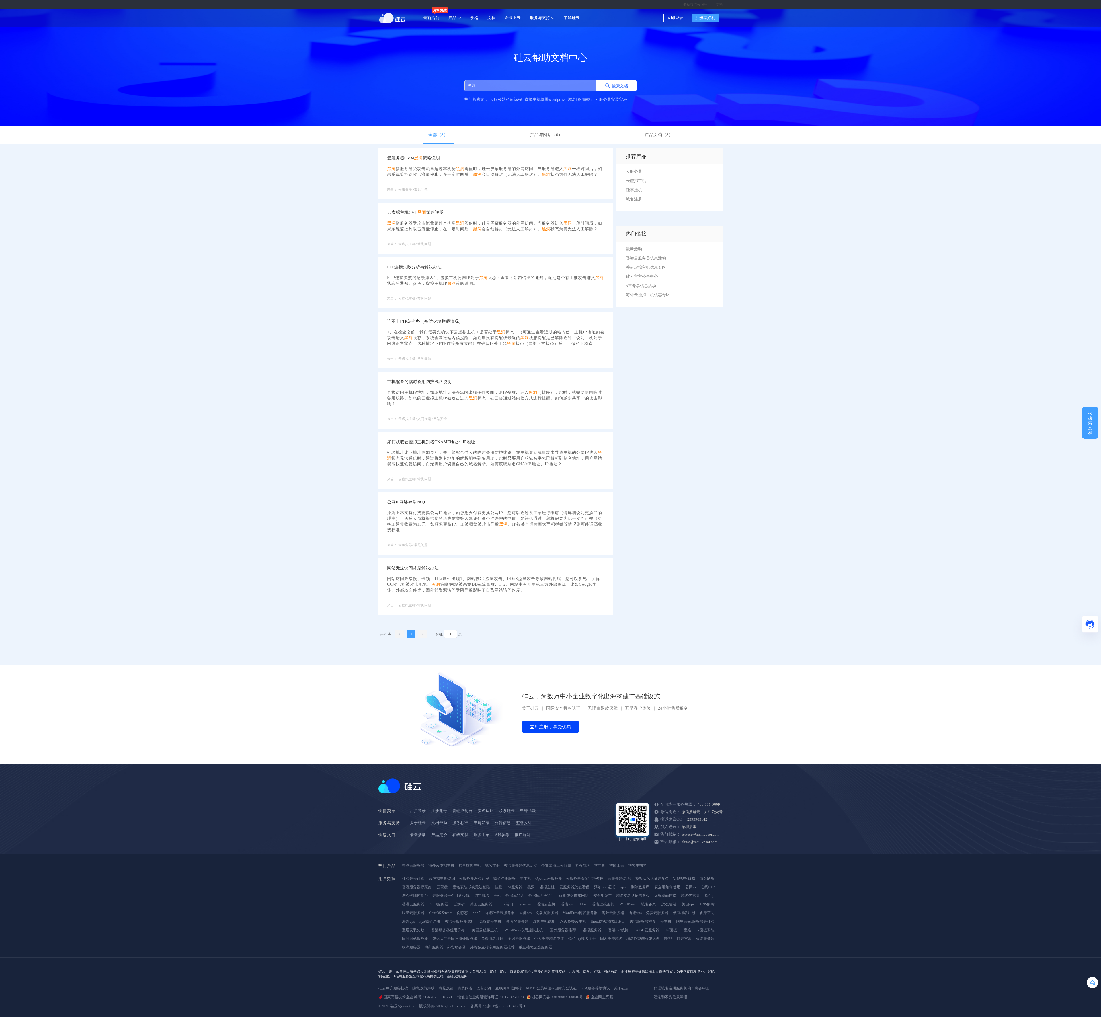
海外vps (408, 921)
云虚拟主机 (636, 181)
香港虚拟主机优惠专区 (646, 267)
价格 (474, 18)
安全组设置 (602, 895)
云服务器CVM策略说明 (413, 158)
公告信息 (503, 823)
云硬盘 (442, 887)
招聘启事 (689, 827)
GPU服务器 (439, 904)
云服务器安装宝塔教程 (584, 878)
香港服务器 (705, 938)
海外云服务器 (613, 913)
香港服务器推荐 (643, 921)
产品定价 (439, 835)
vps (623, 887)
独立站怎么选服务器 (535, 947)
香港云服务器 (413, 865)
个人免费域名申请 (549, 938)
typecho (525, 904)
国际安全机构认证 (563, 708)
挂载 (498, 887)
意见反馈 (446, 988)
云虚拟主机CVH (442, 878)
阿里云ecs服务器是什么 (695, 921)
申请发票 (482, 823)
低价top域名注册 (582, 938)
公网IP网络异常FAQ (406, 502)
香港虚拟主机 (603, 904)
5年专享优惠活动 (641, 286)
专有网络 (582, 865)
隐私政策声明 (423, 988)
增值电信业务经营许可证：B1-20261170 (490, 997)
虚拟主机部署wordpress (545, 99)
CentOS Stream (440, 913)
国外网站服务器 (415, 938)
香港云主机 (546, 904)
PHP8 (668, 938)
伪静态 (462, 913)
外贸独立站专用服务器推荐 (492, 947)
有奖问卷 (465, 988)
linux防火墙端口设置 (608, 921)
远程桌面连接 (665, 895)
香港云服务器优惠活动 (646, 258)
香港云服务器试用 (460, 921)
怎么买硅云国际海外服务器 (454, 938)
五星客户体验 (638, 708)
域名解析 (707, 878)
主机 (497, 895)
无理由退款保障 (603, 708)
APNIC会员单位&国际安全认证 (551, 988)
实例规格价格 (684, 878)
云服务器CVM (619, 878)
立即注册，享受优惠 (550, 726)
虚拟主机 (547, 887)
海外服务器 (434, 947)
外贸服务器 (456, 947)
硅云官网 (684, 938)
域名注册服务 (504, 878)
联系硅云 (507, 811)
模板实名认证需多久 (652, 878)
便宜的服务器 (517, 921)
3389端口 (505, 904)
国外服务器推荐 (563, 930)
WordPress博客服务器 (580, 913)
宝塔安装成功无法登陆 (471, 887)
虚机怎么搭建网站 (574, 895)
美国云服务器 (481, 904)
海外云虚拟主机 (441, 865)
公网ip (690, 887)
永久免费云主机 (573, 921)
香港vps (567, 904)
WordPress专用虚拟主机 (524, 930)
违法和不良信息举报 (670, 997)
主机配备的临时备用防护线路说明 (419, 381)
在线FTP (708, 887)
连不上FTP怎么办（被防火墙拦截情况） (425, 321)
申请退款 (528, 811)
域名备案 (648, 904)
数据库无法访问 (541, 895)
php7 (477, 913)
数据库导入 (514, 895)
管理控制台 (462, 811)
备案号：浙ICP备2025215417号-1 (498, 1006)
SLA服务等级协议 (595, 988)
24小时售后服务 (673, 708)
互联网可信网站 (508, 988)
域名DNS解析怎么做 (643, 938)
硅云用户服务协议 (393, 988)
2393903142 (697, 819)
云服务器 (634, 171)
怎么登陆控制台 (415, 895)
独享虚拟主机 (469, 865)
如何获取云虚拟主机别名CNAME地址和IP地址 (431, 442)
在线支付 (460, 835)
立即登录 (675, 18)
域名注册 (634, 199)
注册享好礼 (705, 18)
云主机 (665, 921)
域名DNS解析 (580, 99)
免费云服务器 (657, 913)
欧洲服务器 (411, 947)
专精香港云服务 (695, 5)
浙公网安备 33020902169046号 (557, 997)
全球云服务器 (519, 938)
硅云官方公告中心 (642, 276)
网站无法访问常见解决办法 (413, 568)
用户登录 (418, 811)
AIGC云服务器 (647, 930)
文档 (719, 5)
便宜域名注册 (684, 913)
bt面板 (671, 930)
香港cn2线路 (618, 930)
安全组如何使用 (667, 887)
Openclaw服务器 (548, 878)
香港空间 (707, 913)
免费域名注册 (492, 938)
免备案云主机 (490, 921)
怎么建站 (668, 904)
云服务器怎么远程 (474, 878)
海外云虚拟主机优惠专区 (648, 295)
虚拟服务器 (592, 930)
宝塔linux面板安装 (699, 930)
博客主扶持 (637, 865)
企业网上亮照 (602, 997)
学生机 (599, 865)
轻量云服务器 (413, 913)
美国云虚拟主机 (485, 930)
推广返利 (523, 835)
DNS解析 (707, 904)
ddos (582, 904)
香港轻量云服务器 (500, 913)
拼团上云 (616, 865)
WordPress (628, 904)
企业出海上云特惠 (556, 865)
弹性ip (709, 895)
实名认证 (486, 811)
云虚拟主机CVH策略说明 (415, 212)
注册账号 (439, 811)
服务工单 (482, 835)
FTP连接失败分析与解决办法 (414, 267)
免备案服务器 (547, 913)
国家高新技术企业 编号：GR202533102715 (418, 997)
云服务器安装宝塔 (611, 99)
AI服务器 (514, 887)
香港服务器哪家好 (417, 887)
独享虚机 (634, 190)
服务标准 (460, 823)
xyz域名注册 (429, 921)
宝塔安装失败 (413, 930)
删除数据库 (640, 887)
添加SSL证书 (604, 887)
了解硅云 (572, 18)
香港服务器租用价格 (448, 930)
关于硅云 (530, 708)
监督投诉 (524, 823)
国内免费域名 (611, 938)
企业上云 (513, 18)
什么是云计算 (413, 878)
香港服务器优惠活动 (520, 865)
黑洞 (531, 887)
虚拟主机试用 (544, 921)
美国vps (688, 904)
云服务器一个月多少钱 (451, 895)
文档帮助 (439, 823)
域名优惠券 (690, 895)
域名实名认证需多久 (633, 895)
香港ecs (525, 913)
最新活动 (431, 18)
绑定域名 (481, 895)
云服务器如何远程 (506, 99)
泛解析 (459, 904)
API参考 (502, 835)
